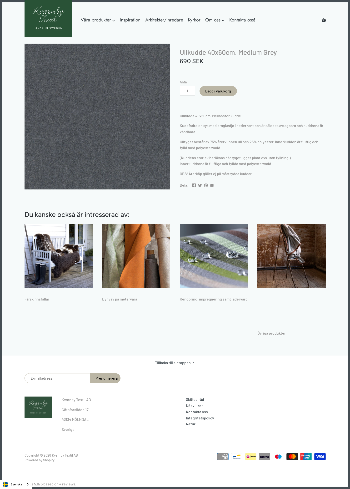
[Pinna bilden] (206, 184)
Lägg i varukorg (218, 91)
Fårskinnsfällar (37, 299)
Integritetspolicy (200, 418)
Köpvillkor (194, 405)
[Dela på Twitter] (200, 184)
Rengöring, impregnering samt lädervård (214, 299)
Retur (190, 424)
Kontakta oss (197, 411)
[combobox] (16, 484)
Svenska (16, 484)
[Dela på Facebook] (194, 184)
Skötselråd (195, 399)
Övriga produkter (271, 333)
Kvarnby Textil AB (65, 455)
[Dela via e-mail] (212, 184)
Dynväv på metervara (119, 299)
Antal (183, 82)
